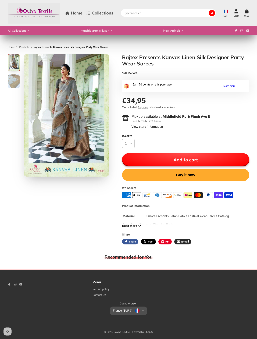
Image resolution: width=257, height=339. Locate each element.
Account (236, 13)
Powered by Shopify (141, 332)
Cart (246, 13)
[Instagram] (241, 30)
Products (24, 47)
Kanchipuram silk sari (94, 30)
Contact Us (99, 295)
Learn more (229, 86)
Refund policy (100, 289)
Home (76, 13)
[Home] (34, 13)
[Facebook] (236, 30)
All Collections (17, 30)
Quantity (127, 135)
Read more (129, 226)
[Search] (212, 13)
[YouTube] (247, 30)
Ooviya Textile (121, 332)
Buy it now (185, 175)
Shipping (143, 107)
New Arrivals (171, 30)
